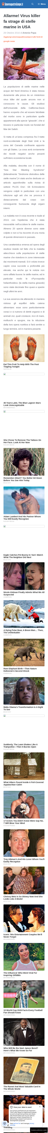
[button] (32, 4)
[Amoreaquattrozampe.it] (12, 4)
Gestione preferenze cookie (39, 1130)
